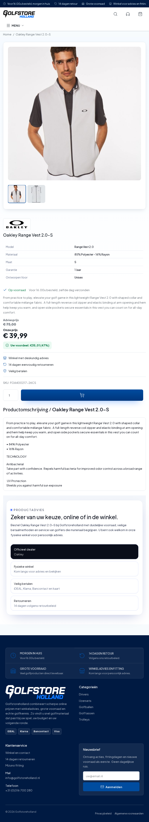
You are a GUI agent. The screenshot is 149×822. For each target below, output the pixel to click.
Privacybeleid (103, 813)
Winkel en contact (17, 752)
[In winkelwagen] (82, 395)
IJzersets (85, 700)
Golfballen (86, 707)
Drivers (84, 694)
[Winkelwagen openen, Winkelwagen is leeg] (140, 14)
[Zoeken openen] (115, 14)
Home (7, 34)
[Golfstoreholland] (55, 14)
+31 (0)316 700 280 (18, 790)
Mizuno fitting (14, 765)
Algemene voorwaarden (129, 813)
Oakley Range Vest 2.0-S (33, 34)
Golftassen (86, 713)
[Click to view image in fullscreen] (74, 113)
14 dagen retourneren (20, 759)
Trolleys (84, 719)
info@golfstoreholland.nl (22, 778)
